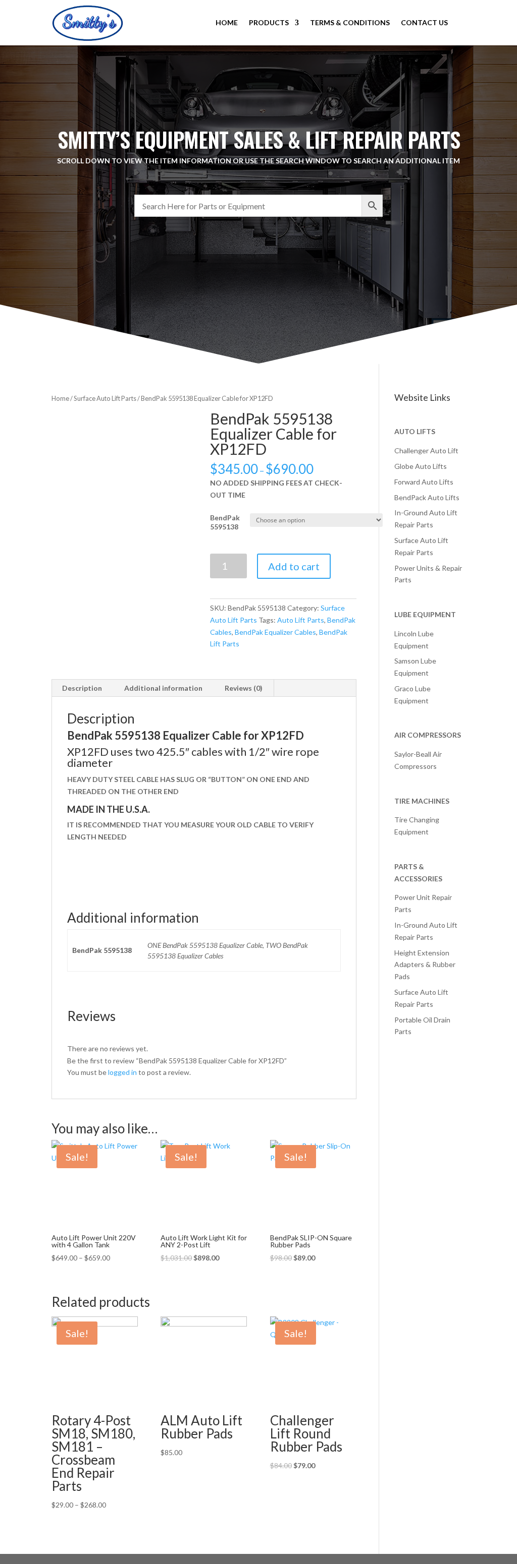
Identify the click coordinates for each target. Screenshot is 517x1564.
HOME (227, 22)
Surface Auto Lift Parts (105, 398)
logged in (122, 1072)
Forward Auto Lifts (423, 481)
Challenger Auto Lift (426, 450)
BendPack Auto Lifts (426, 497)
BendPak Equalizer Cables (275, 632)
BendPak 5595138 (225, 522)
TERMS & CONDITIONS (350, 22)
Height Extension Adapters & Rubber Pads (424, 964)
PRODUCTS (269, 22)
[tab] (82, 688)
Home (60, 398)
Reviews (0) (244, 688)
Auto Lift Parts (300, 620)
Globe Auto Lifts (420, 466)
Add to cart (294, 566)
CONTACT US (424, 22)
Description (82, 688)
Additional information (163, 688)
